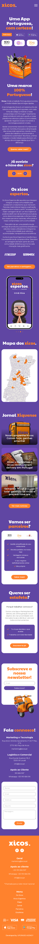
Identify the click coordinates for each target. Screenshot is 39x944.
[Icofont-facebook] (22, 850)
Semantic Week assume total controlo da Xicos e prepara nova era (19, 491)
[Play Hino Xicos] (14, 173)
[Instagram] (17, 850)
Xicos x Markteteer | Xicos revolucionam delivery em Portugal (19, 465)
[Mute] (25, 173)
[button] (16, 331)
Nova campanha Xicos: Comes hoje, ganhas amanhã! (19, 438)
